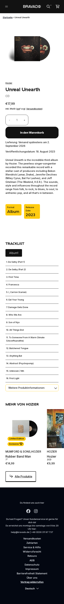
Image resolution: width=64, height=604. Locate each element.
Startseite (8, 17)
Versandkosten (34, 108)
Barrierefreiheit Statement (32, 573)
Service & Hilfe (32, 547)
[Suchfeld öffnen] (48, 6)
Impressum (32, 568)
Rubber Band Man (18, 456)
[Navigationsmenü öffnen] (6, 6)
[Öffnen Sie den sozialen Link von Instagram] (36, 511)
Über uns (32, 577)
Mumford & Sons (17, 451)
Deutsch (30, 588)
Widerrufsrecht (32, 551)
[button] (32, 388)
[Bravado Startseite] (32, 6)
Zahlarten (32, 542)
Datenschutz (32, 564)
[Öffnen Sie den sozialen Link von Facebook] (28, 511)
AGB (32, 560)
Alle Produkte (23, 476)
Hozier (8, 83)
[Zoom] (32, 48)
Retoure (32, 555)
